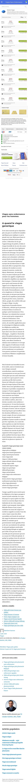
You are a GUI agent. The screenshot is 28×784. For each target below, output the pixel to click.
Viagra (2, 636)
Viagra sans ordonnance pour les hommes (13, 215)
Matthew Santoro (9, 630)
